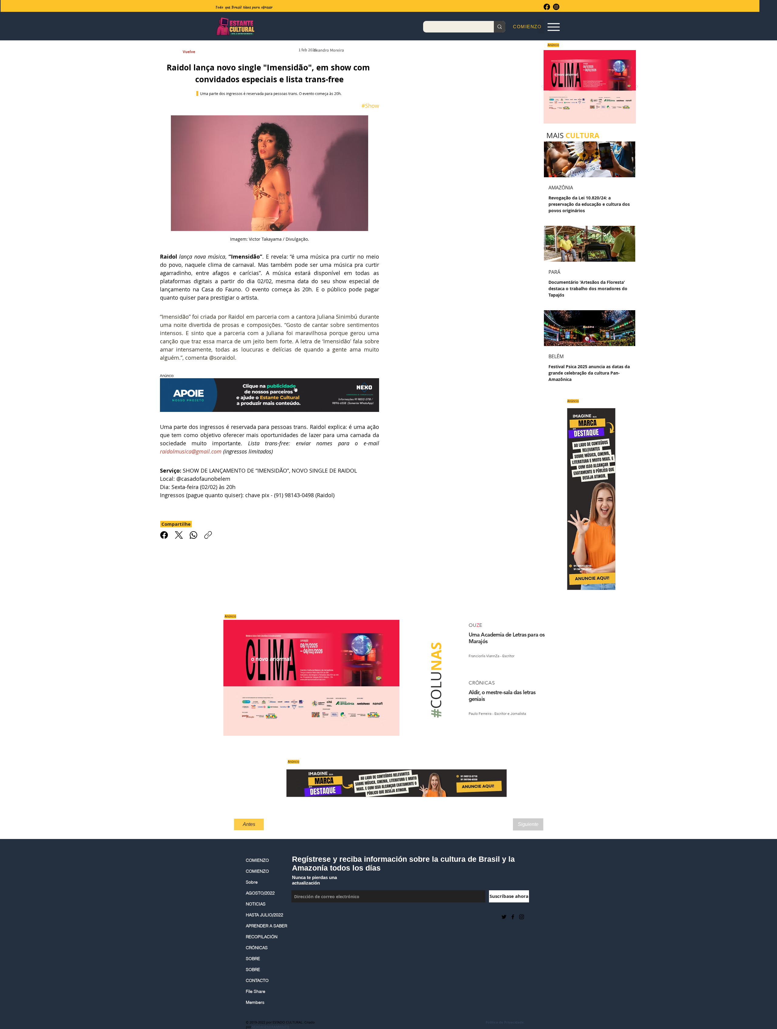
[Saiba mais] (588, 86)
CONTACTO (257, 980)
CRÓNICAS (257, 947)
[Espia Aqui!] (553, 27)
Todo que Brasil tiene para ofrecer (244, 7)
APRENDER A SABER (265, 926)
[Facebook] (547, 7)
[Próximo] (637, 87)
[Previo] (542, 87)
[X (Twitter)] (179, 535)
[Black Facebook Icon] (513, 917)
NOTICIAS (256, 904)
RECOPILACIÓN (261, 936)
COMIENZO (257, 860)
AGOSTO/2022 (260, 893)
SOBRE (253, 958)
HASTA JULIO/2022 (264, 915)
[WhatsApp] (193, 535)
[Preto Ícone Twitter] (504, 917)
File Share (255, 991)
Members (255, 1002)
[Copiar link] (208, 535)
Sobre (252, 882)
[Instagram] (556, 7)
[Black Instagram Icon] (521, 917)
